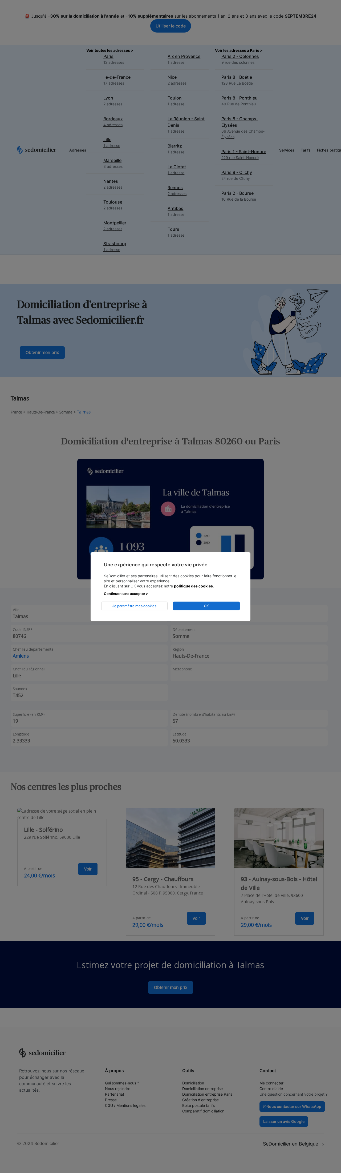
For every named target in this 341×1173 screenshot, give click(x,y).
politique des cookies (193, 586)
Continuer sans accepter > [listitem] (126, 593)
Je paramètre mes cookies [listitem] (134, 606)
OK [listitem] (206, 606)
